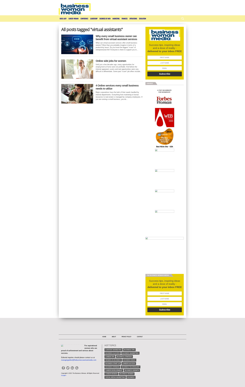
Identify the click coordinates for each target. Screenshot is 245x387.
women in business (113, 360)
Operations (133, 18)
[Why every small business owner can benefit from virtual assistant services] (77, 53)
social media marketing (115, 377)
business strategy (124, 356)
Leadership (93, 18)
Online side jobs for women (111, 60)
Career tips (109, 356)
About (114, 336)
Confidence (84, 18)
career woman (111, 374)
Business (131, 377)
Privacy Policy (126, 336)
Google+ (63, 375)
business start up (112, 363)
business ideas (129, 360)
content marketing (113, 350)
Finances (124, 18)
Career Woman (73, 18)
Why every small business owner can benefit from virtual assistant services (116, 38)
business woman (112, 367)
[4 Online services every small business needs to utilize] (77, 103)
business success (112, 353)
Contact (140, 336)
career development (113, 370)
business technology (130, 367)
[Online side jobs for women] (77, 78)
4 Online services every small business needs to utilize (117, 87)
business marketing (130, 353)
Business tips (129, 350)
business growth (132, 370)
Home (104, 336)
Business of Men (105, 18)
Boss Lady (63, 18)
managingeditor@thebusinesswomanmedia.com (78, 360)
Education (142, 18)
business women (127, 374)
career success (128, 363)
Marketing (116, 18)
